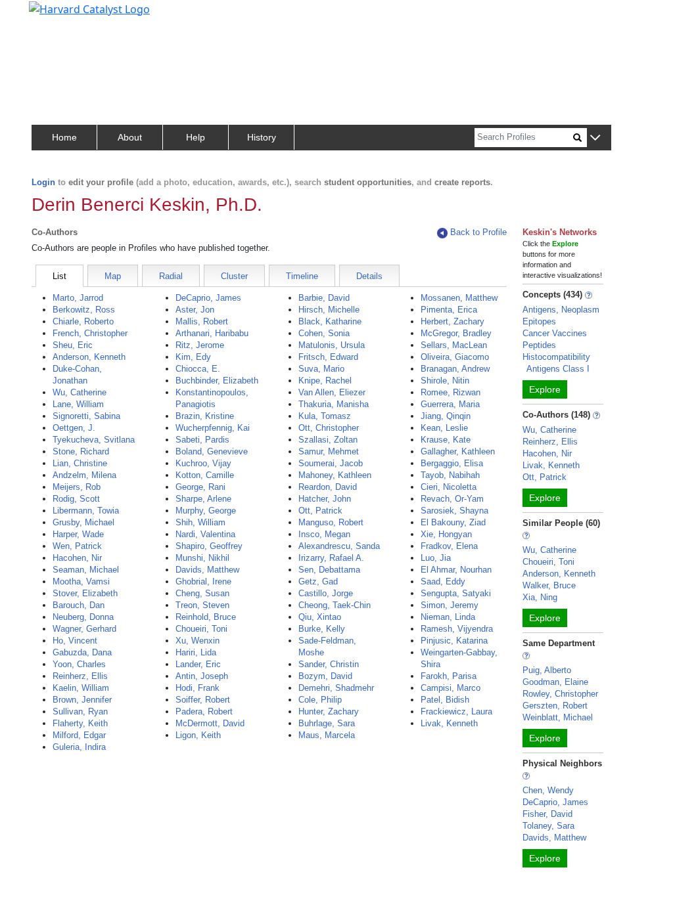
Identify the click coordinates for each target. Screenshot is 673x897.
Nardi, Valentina (205, 534)
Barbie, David (324, 298)
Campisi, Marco (450, 688)
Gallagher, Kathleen (458, 451)
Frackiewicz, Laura (456, 711)
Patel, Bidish (445, 700)
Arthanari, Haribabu (211, 333)
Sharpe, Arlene (203, 499)
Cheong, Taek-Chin (334, 605)
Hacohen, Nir (77, 558)
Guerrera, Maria (450, 404)
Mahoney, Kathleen (334, 475)
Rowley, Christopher (560, 694)
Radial (171, 276)
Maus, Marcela (326, 735)
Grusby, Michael (83, 522)
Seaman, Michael (86, 570)
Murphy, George (205, 510)
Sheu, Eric (73, 345)
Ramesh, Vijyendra (457, 629)
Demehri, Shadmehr (336, 688)
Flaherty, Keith (80, 723)
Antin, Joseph (201, 676)
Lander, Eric (198, 664)
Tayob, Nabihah (450, 475)
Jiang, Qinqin (446, 416)
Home (64, 137)
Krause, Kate (446, 440)
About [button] (130, 137)
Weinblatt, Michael (557, 717)
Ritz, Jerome (199, 345)
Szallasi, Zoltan (328, 440)
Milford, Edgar (79, 735)
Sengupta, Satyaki (456, 593)
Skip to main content (55, 16)
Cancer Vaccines (554, 333)
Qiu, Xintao (319, 617)
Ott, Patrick (320, 510)
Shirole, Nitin (445, 380)
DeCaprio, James (208, 298)
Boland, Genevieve (211, 451)
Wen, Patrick (77, 546)
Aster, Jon (194, 310)
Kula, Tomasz (324, 416)
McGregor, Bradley (456, 333)
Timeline (302, 276)
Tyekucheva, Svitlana (94, 440)
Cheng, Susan (202, 593)
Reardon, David (327, 487)
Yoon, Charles (79, 664)
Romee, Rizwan (450, 392)
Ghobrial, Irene (203, 581)
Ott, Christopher (328, 428)
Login (43, 182)
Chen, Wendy (548, 790)
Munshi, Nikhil (202, 558)
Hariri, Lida (195, 652)
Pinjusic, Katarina (454, 640)
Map (112, 276)
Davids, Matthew (207, 570)
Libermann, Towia (86, 510)
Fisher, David (547, 814)
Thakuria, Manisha (333, 404)
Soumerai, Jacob (330, 463)
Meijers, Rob (77, 487)
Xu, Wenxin (197, 640)
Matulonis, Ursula (331, 345)
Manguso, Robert (330, 522)
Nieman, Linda (448, 617)
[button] (595, 138)
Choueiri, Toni (201, 629)
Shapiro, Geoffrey (209, 546)
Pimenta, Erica (449, 310)
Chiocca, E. (197, 369)
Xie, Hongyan (446, 534)
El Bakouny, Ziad (453, 522)
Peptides (539, 345)
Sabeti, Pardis (202, 440)
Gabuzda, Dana (82, 652)
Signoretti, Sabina (86, 416)
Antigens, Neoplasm (560, 310)
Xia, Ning (539, 597)
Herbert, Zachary (452, 321)
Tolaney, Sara (548, 826)
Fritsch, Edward (328, 357)
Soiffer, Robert (202, 700)
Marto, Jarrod (78, 298)
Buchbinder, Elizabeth (216, 380)
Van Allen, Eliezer (331, 392)
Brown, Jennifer (82, 700)
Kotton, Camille (204, 475)
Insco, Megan (324, 534)
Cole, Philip (320, 700)
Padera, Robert (204, 711)
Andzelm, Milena (84, 475)
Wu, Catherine (79, 392)
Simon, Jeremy (449, 605)
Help (195, 137)
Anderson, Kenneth (89, 357)
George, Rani (200, 487)
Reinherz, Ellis (80, 676)
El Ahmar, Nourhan (456, 570)
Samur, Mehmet (328, 451)
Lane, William (78, 404)
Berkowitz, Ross (84, 310)
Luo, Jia (436, 558)
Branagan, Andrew (455, 369)
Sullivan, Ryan (80, 711)
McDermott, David (209, 723)
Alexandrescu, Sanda (339, 546)
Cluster (234, 276)
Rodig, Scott (76, 499)
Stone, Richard (81, 451)
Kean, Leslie (444, 428)
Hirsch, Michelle (329, 310)
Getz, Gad (318, 581)
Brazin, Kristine (204, 416)
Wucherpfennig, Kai (212, 428)
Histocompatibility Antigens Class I (556, 363)
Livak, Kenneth (449, 723)
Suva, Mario (321, 369)
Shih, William (200, 522)
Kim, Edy (193, 357)
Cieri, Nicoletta (448, 487)
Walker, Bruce (549, 585)
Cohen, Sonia (324, 333)
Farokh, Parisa (448, 676)
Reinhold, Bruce (205, 617)
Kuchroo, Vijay (203, 463)
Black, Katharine (329, 321)
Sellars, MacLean (454, 345)
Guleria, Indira (79, 747)
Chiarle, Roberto (83, 321)
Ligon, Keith (198, 735)
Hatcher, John (324, 499)
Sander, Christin (328, 664)
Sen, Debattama (329, 570)
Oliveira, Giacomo (455, 357)
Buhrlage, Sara (326, 723)
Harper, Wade (78, 534)
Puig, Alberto (546, 670)
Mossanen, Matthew (459, 298)
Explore (545, 389)
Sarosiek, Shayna (454, 510)
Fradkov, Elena (449, 546)
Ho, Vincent (75, 640)
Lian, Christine (80, 463)
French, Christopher (90, 333)
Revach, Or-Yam (452, 499)
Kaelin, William (81, 688)
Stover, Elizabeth (85, 593)
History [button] (261, 137)
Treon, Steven (202, 605)
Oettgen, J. (74, 428)
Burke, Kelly (321, 629)
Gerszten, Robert (555, 706)
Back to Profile (478, 232)
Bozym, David (325, 676)
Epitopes (539, 321)
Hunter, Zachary (328, 711)
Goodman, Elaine (555, 682)
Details (369, 276)
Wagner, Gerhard (84, 629)
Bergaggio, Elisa (452, 463)
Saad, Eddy (443, 581)
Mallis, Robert (201, 321)
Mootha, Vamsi (81, 581)
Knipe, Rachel (325, 380)
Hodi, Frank (197, 688)
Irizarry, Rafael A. (331, 558)
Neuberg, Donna (83, 617)
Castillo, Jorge (325, 593)
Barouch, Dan (78, 605)
